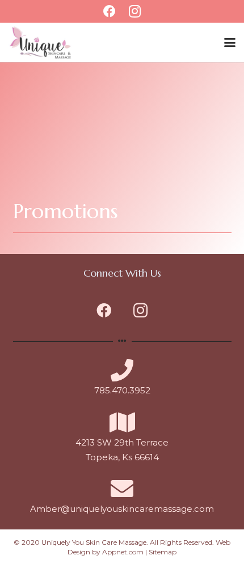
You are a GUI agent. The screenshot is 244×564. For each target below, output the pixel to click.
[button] (229, 42)
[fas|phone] (122, 370)
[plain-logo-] (41, 43)
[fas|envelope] (122, 488)
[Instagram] (140, 310)
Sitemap (162, 552)
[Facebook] (103, 310)
